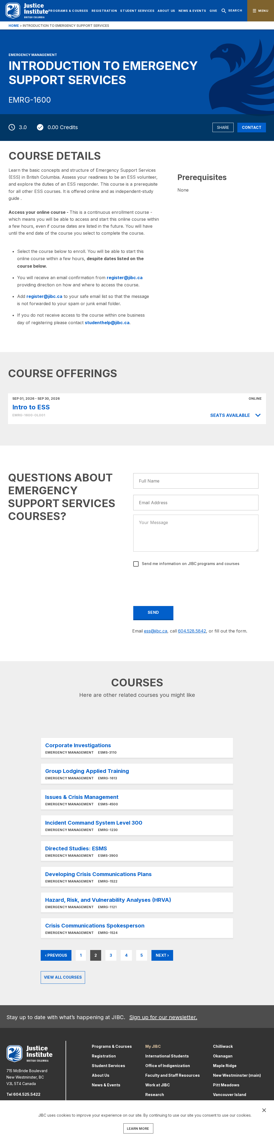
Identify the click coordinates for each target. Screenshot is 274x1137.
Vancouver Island (229, 1094)
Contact (251, 127)
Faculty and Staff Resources (172, 1075)
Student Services (137, 11)
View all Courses (63, 977)
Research (154, 1094)
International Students (167, 1056)
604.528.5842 (192, 631)
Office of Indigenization (167, 1065)
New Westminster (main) (237, 1075)
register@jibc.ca (125, 277)
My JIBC (153, 1046)
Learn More (137, 748)
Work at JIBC (157, 1085)
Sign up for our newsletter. (163, 1017)
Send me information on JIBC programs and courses (190, 563)
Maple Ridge (225, 1065)
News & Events (192, 11)
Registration (104, 11)
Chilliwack (223, 1046)
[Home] (26, 11)
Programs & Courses (68, 11)
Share (223, 127)
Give (213, 11)
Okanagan (223, 1056)
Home (14, 26)
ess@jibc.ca (155, 631)
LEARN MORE (138, 1129)
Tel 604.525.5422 (23, 1094)
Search (235, 10)
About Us (166, 11)
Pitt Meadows (226, 1085)
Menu (263, 11)
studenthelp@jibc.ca (107, 322)
